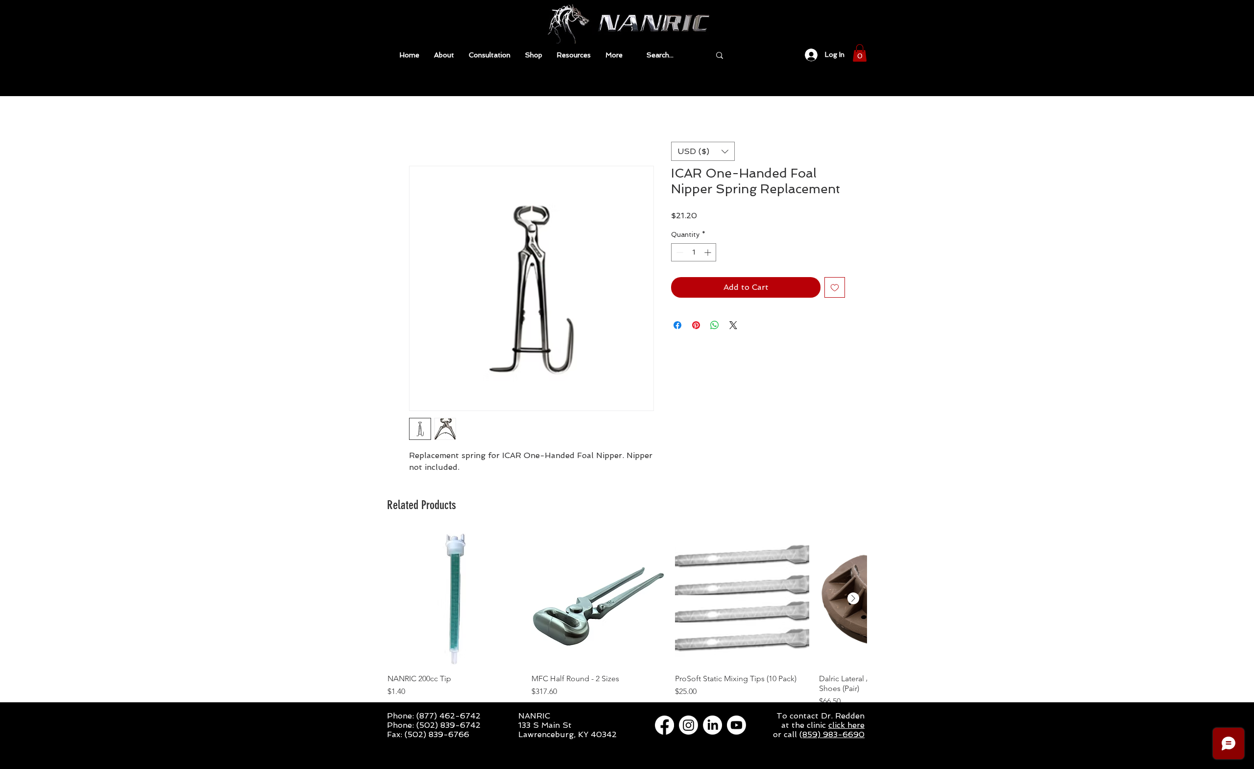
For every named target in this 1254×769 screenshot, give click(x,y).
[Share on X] (733, 326)
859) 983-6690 (833, 735)
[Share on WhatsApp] (715, 326)
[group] (627, 620)
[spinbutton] (693, 253)
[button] (574, 55)
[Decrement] (679, 253)
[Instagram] (688, 726)
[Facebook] (664, 726)
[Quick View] (454, 600)
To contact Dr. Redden (820, 716)
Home (420, 131)
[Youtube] (736, 726)
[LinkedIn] (712, 726)
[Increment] (708, 253)
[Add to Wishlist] (834, 288)
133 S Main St (545, 726)
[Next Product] (853, 599)
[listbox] (703, 151)
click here (846, 726)
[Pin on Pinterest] (696, 326)
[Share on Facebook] (677, 326)
